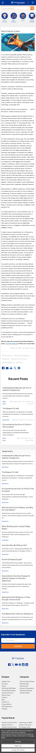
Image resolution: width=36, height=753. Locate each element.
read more (5, 467)
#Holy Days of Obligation (22, 355)
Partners (4, 697)
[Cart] (33, 2)
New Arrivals (24, 686)
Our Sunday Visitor (24, 727)
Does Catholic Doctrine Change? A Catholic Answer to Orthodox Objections (16, 578)
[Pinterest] (19, 368)
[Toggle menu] (2, 2)
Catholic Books (25, 693)
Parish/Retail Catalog (8, 690)
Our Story (5, 684)
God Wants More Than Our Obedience (17, 614)
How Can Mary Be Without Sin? (14, 545)
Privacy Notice (6, 704)
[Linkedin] (26, 664)
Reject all (18, 746)
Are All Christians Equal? (12, 559)
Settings (18, 742)
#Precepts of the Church (19, 359)
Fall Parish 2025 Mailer (9, 688)
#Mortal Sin (5, 359)
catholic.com (6, 681)
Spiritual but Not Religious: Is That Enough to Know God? (16, 598)
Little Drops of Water (25, 722)
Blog (3, 699)
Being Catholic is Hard (10, 31)
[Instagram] (23, 664)
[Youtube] (16, 664)
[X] (15, 368)
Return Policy (6, 695)
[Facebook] (3, 368)
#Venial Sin (19, 362)
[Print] (11, 368)
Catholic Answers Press (9, 722)
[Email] (7, 368)
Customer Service (7, 693)
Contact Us (5, 702)
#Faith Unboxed (7, 355)
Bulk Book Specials (26, 690)
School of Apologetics (27, 688)
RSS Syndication (7, 706)
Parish (4, 686)
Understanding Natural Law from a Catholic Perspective (16, 456)
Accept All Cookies (18, 750)
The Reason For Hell (10, 472)
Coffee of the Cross (25, 725)
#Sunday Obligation (8, 362)
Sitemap (4, 709)
